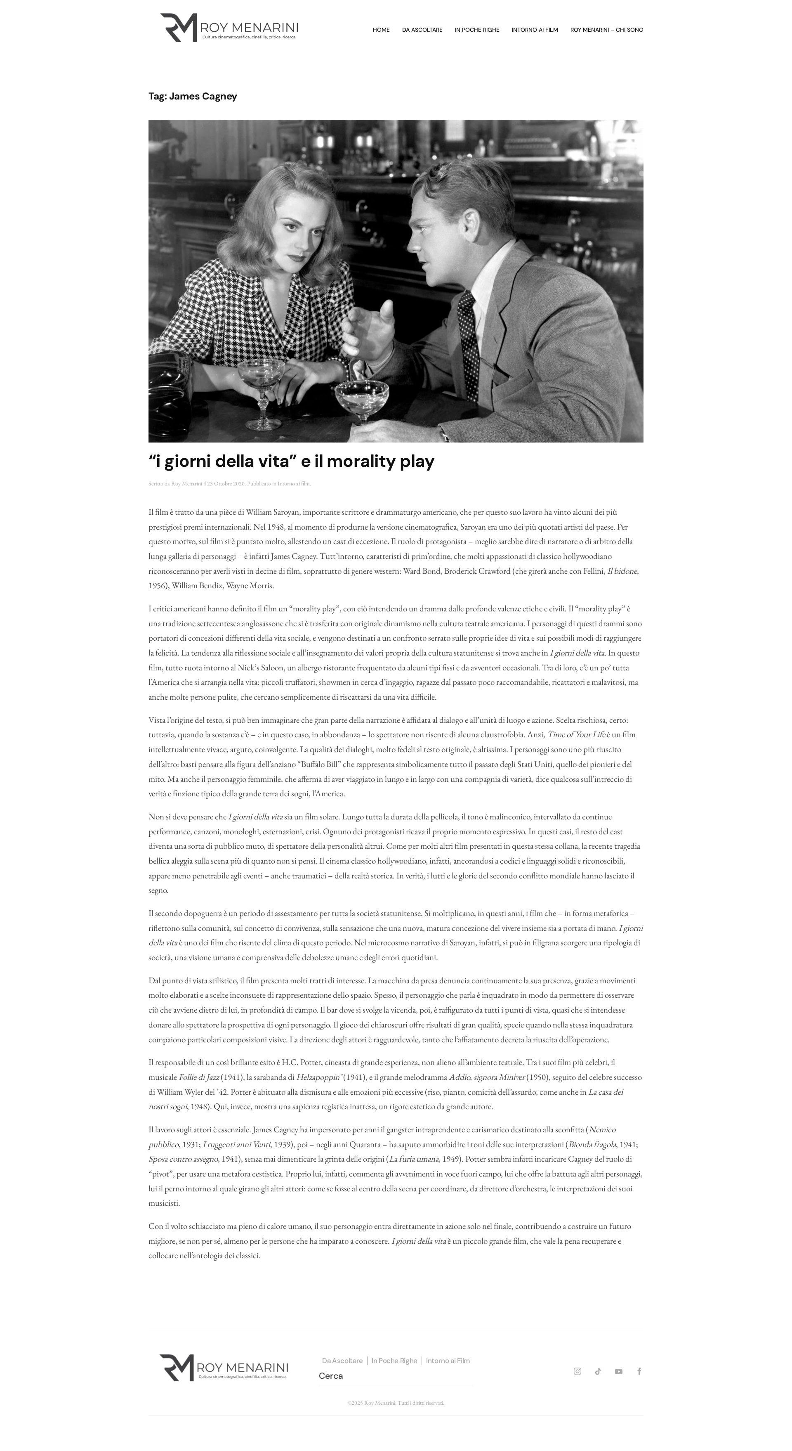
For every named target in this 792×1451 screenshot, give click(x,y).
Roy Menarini (186, 483)
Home (381, 29)
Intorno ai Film (448, 1360)
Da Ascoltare (342, 1360)
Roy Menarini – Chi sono (607, 29)
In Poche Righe (394, 1360)
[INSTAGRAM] (577, 1369)
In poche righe (477, 29)
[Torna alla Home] (231, 30)
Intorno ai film (535, 29)
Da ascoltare (422, 29)
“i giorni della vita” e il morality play (291, 461)
